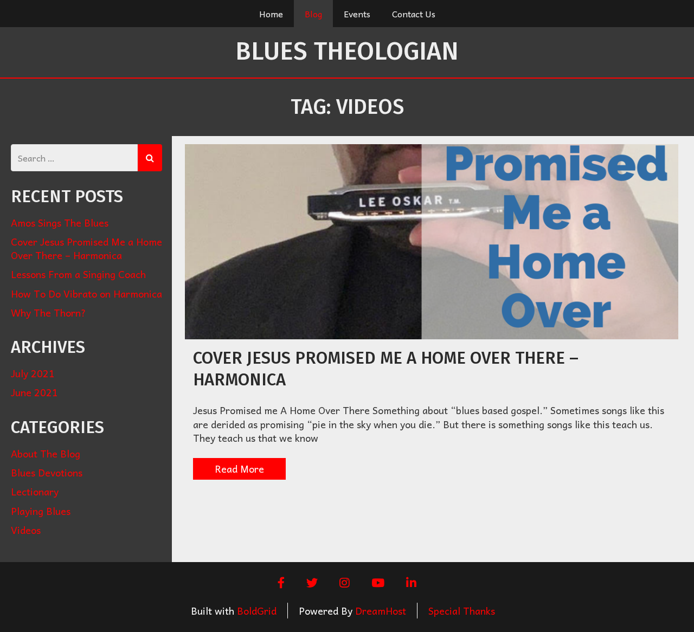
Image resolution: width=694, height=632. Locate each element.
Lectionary (35, 491)
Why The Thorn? (48, 312)
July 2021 (33, 373)
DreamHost (380, 610)
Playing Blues (40, 511)
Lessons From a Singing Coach (78, 274)
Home (271, 14)
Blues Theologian (347, 51)
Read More (239, 468)
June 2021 (34, 392)
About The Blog (45, 453)
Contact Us (413, 14)
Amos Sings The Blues (59, 222)
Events (357, 14)
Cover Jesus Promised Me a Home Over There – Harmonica (86, 248)
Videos (26, 530)
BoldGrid (257, 610)
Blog (313, 14)
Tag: (347, 106)
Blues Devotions (46, 472)
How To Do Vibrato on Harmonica (86, 293)
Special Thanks (461, 610)
